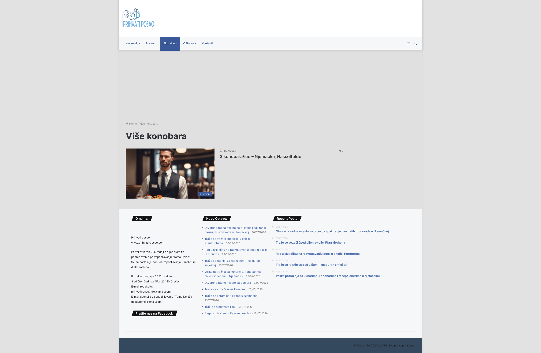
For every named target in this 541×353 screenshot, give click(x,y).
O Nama (188, 43)
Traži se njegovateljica (220, 306)
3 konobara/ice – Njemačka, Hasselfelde (260, 156)
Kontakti (207, 43)
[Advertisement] (270, 85)
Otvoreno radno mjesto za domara (228, 282)
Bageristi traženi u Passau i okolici (228, 313)
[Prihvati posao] (138, 18)
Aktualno (169, 43)
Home (132, 123)
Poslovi (150, 43)
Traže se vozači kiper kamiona (225, 289)
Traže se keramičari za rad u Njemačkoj (231, 295)
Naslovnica (133, 43)
